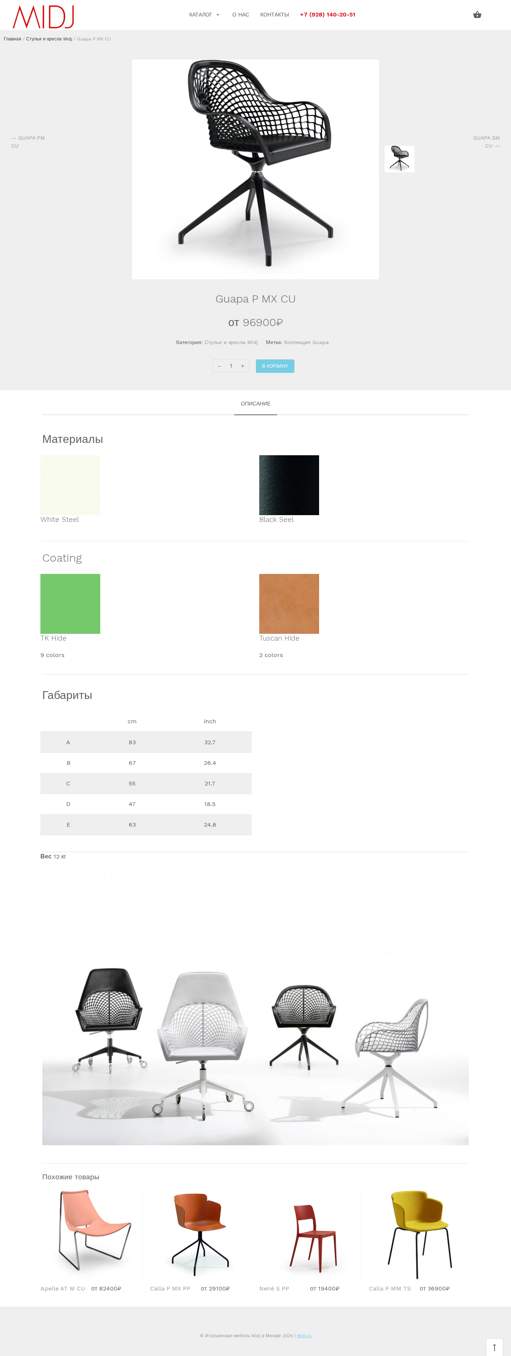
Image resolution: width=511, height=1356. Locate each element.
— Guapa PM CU (28, 142)
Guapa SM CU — (486, 142)
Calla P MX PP (170, 1288)
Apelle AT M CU (62, 1288)
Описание (255, 404)
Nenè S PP (274, 1288)
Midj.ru (304, 1335)
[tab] (255, 404)
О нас (240, 15)
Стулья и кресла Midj (49, 39)
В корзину (275, 366)
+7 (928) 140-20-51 (327, 14)
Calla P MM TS (390, 1288)
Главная (12, 39)
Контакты (274, 15)
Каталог (201, 15)
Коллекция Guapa (306, 342)
